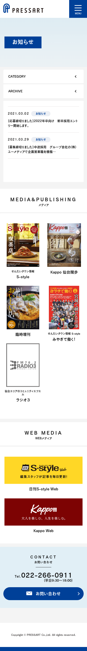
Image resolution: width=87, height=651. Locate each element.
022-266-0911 (46, 575)
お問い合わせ (47, 593)
